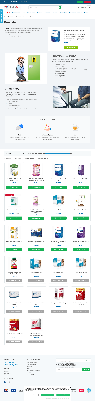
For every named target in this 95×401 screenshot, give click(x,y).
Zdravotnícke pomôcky (75, 12)
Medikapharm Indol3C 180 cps (59, 303)
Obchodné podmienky (32, 362)
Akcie (8, 12)
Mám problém (16, 12)
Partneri (29, 372)
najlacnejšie (7, 158)
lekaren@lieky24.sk (11, 365)
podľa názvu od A (43, 158)
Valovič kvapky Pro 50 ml (80, 209)
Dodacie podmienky (31, 364)
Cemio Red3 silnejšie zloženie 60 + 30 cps (81, 303)
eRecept (80, 1)
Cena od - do (30, 153)
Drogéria (55, 12)
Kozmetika (47, 12)
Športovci (39, 12)
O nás (28, 368)
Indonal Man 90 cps (59, 209)
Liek (19, 135)
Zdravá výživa (31, 12)
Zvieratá (86, 12)
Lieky (23, 12)
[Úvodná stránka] (5, 16)
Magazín (88, 1)
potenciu (34, 28)
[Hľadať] (60, 7)
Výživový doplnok (47, 135)
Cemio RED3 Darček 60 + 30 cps (14, 333)
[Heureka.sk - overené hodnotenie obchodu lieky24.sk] (89, 391)
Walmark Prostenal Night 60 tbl (81, 179)
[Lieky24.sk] (15, 7)
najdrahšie (18, 158)
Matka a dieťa (63, 12)
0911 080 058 (9, 362)
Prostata (7, 28)
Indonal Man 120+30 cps (81, 272)
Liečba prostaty (12, 89)
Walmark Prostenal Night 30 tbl (81, 241)
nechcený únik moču (60, 73)
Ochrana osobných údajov (33, 370)
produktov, (15, 109)
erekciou (63, 75)
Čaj (75, 135)
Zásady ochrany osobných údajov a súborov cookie (58, 398)
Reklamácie (30, 366)
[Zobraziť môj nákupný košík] (89, 7)
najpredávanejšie (29, 158)
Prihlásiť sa (82, 7)
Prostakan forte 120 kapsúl (14, 209)
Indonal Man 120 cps (58, 272)
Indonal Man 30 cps (36, 272)
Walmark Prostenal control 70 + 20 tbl (36, 242)
